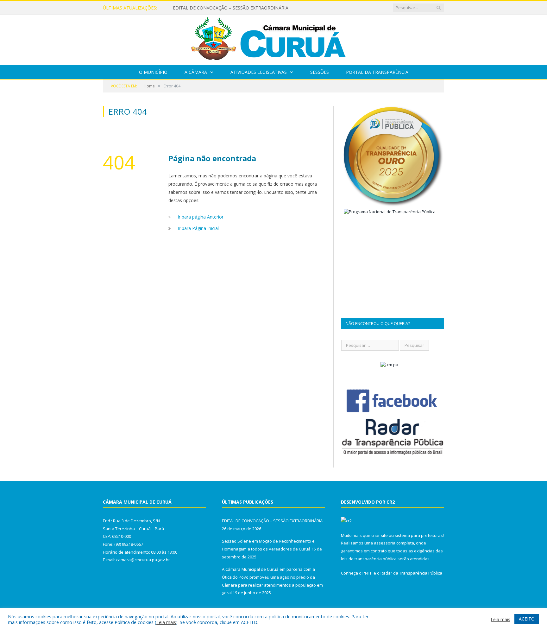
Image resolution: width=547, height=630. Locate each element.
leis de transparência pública (369, 559)
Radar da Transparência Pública (411, 573)
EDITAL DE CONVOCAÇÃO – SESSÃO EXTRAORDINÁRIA (230, 8)
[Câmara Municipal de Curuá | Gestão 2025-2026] (273, 38)
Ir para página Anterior (200, 217)
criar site (379, 535)
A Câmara (196, 72)
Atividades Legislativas (258, 72)
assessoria (384, 543)
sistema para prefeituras (419, 535)
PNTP (367, 573)
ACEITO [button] (527, 619)
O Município (153, 72)
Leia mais (166, 622)
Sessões (319, 72)
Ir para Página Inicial (198, 228)
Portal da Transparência (377, 72)
